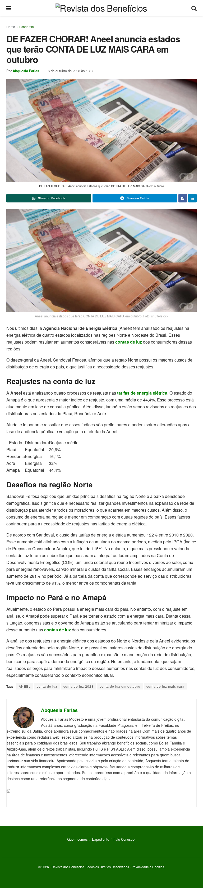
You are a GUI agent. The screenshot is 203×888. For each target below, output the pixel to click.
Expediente (100, 839)
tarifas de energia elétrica (142, 393)
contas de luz (128, 342)
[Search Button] (194, 8)
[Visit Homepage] (101, 7)
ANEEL (25, 686)
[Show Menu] (8, 8)
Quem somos (77, 839)
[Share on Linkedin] (192, 198)
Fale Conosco (124, 839)
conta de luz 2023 (78, 686)
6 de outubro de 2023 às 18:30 (71, 70)
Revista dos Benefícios (68, 866)
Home (10, 26)
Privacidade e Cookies (148, 866)
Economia (26, 26)
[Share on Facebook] (182, 198)
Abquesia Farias (26, 70)
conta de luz (47, 686)
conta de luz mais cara (165, 686)
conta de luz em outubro (120, 686)
